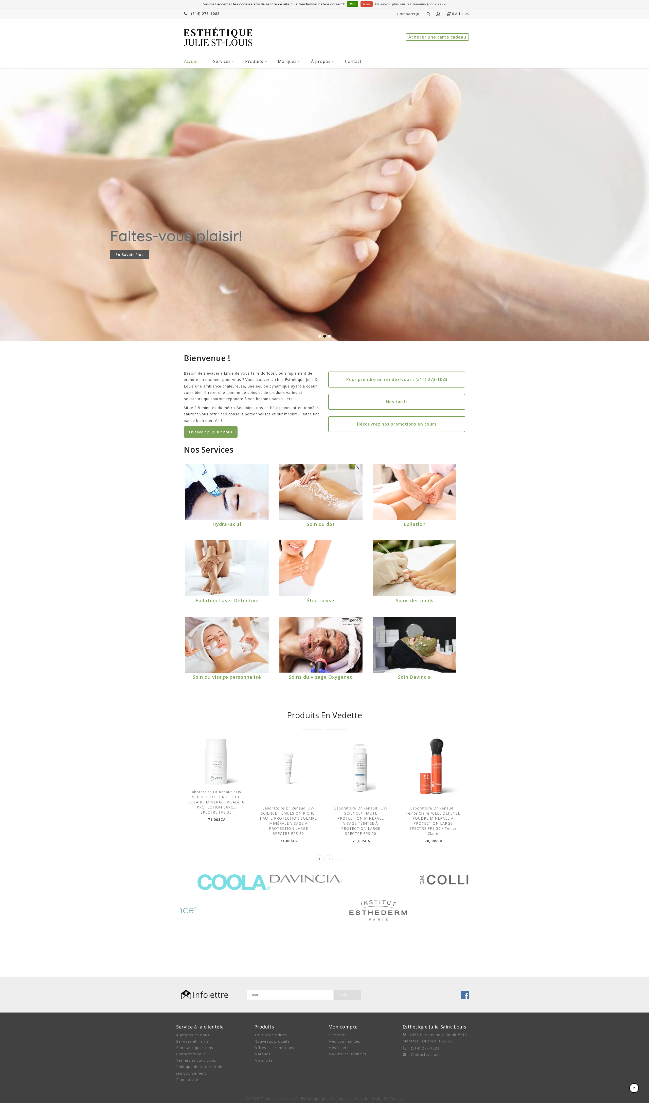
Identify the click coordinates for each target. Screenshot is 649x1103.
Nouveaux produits (272, 1041)
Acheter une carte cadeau (437, 37)
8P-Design (393, 1098)
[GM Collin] (433, 877)
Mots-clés (263, 1060)
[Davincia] (288, 877)
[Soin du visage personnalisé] (227, 645)
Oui (352, 4)
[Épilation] (414, 492)
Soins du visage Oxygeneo (321, 677)
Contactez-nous (191, 1054)
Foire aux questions (194, 1047)
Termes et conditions (196, 1060)
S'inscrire (336, 1035)
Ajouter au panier (199, 777)
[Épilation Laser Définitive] (227, 568)
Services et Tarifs (192, 1041)
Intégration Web (365, 1098)
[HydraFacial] (227, 492)
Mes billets (338, 1047)
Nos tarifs (397, 402)
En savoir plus (129, 254)
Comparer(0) (409, 13)
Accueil (191, 61)
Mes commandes (344, 1041)
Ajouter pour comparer (233, 777)
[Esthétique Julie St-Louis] (218, 36)
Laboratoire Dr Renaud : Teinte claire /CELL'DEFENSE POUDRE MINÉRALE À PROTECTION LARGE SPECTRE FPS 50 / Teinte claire (433, 821)
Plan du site (187, 1079)
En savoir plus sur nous (210, 432)
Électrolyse (320, 600)
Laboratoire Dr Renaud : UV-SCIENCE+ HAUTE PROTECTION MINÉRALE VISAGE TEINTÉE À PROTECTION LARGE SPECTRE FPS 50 (360, 821)
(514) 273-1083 (205, 13)
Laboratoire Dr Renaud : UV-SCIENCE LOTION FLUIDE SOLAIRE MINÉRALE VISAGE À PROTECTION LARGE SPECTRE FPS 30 (216, 802)
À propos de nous (192, 1035)
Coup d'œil (210, 777)
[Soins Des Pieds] (414, 568)
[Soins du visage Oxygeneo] (321, 645)
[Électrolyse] (321, 568)
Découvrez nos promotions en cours (397, 424)
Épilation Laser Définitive (227, 600)
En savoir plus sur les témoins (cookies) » (410, 4)
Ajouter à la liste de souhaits (222, 777)
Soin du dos (321, 524)
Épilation (415, 524)
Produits (254, 61)
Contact (353, 61)
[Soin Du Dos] (321, 492)
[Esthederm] (360, 877)
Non (366, 4)
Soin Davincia (414, 677)
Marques (287, 61)
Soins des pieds (415, 600)
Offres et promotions (274, 1047)
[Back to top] (634, 1088)
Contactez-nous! (426, 1054)
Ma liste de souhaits (347, 1054)
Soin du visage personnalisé (227, 677)
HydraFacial (227, 524)
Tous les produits (270, 1035)
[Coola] (216, 877)
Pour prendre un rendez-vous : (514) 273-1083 (396, 379)
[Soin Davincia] (414, 645)
